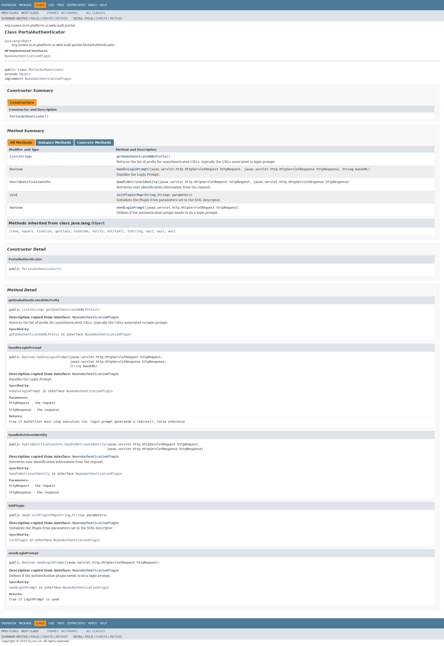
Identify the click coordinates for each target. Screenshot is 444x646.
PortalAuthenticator (46, 69)
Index (92, 5)
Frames (53, 13)
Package (25, 5)
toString (134, 231)
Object (25, 74)
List (13, 156)
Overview (8, 5)
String (24, 156)
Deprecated (76, 5)
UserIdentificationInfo (30, 182)
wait (149, 231)
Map (139, 195)
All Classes (95, 13)
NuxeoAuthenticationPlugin (28, 56)
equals (27, 231)
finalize (44, 231)
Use (51, 5)
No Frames (69, 13)
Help (103, 5)
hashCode (81, 231)
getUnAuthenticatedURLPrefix (141, 156)
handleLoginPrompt (132, 169)
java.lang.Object (18, 41)
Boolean (16, 169)
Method (62, 18)
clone (13, 231)
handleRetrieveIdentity (137, 182)
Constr (47, 18)
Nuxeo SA (35, 641)
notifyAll (115, 231)
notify (97, 231)
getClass (62, 231)
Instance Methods (54, 142)
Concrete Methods (94, 142)
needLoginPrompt (130, 207)
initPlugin (126, 195)
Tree (60, 5)
